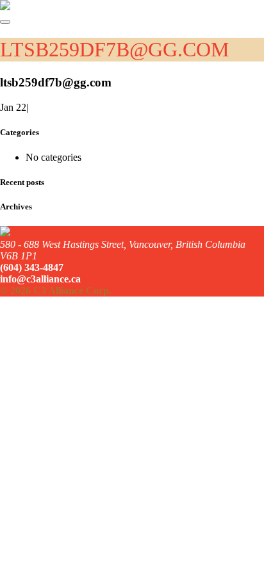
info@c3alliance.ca (40, 278)
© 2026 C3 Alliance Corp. (55, 290)
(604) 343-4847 (31, 267)
